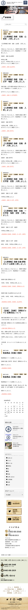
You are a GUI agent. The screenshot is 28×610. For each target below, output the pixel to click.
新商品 (5, 34)
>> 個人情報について (14, 602)
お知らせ (6, 32)
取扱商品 (16, 587)
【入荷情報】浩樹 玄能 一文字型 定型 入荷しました (15, 180)
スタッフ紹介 (6, 591)
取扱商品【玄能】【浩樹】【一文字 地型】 (14, 234)
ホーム (9, 587)
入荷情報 (16, 32)
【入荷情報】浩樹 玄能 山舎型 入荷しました (14, 37)
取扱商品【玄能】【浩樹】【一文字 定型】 (14, 247)
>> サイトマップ (14, 606)
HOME (2, 555)
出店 (9, 485)
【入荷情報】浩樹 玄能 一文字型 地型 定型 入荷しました (14, 212)
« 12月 (5, 416)
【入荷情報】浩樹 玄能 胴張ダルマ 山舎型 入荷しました (14, 262)
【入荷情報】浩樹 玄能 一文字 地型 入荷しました (14, 80)
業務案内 (19, 589)
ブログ (10, 32)
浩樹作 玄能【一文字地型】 (10, 95)
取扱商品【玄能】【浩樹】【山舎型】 (12, 302)
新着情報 (9, 593)
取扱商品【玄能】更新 (12, 377)
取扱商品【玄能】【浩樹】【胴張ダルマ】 (13, 286)
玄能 (9, 34)
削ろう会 (21, 32)
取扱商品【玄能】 (7, 368)
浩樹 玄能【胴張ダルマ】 (9, 328)
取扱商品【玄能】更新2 (12, 353)
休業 (9, 482)
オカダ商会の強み (9, 589)
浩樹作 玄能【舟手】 (8, 131)
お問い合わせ (11, 477)
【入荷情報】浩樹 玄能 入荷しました (14, 108)
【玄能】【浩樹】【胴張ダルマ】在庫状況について (14, 311)
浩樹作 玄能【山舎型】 (8, 67)
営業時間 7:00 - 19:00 (10, 565)
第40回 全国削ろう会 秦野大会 (17, 445)
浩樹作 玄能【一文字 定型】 (10, 200)
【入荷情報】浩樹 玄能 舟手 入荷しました (14, 144)
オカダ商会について (18, 591)
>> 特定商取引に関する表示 (14, 604)
